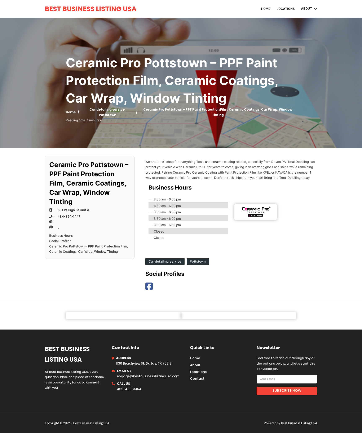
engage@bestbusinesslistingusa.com (148, 376)
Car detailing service (107, 109)
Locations (286, 9)
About (195, 365)
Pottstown (107, 115)
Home (265, 9)
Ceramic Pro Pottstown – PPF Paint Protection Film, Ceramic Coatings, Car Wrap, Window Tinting (88, 249)
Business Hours (61, 236)
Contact (197, 378)
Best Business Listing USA (91, 8)
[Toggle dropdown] (315, 8)
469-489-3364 (129, 389)
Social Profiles (60, 241)
